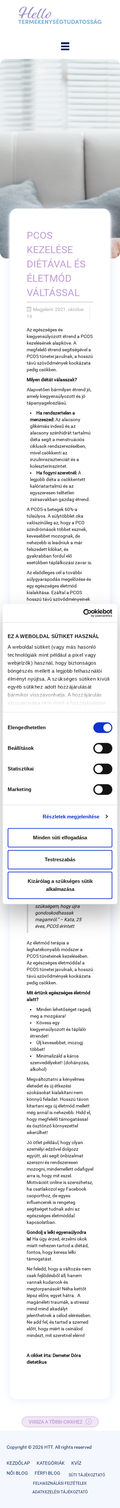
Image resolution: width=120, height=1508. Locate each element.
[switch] (102, 748)
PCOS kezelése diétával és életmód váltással (56, 264)
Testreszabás (60, 859)
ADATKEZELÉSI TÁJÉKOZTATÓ (60, 1492)
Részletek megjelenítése (71, 816)
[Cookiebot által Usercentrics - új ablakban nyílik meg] (84, 613)
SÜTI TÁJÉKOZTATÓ (87, 1475)
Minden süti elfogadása (60, 837)
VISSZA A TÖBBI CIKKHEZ (55, 1421)
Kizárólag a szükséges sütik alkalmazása (60, 885)
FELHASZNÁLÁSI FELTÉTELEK (60, 1483)
